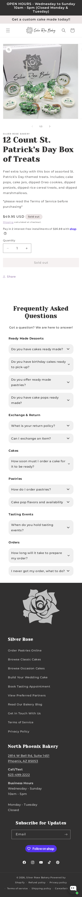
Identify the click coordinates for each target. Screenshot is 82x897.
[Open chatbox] (73, 888)
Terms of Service (21, 722)
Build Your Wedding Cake (28, 677)
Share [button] (11, 276)
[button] (8, 30)
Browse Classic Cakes (24, 659)
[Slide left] (32, 126)
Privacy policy (58, 882)
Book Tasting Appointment (29, 686)
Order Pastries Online (25, 650)
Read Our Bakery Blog (25, 704)
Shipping (8, 222)
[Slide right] (49, 126)
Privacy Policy (18, 731)
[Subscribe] (66, 834)
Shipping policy (41, 888)
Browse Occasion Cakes (26, 668)
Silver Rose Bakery (38, 877)
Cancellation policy (67, 888)
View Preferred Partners (27, 695)
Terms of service (17, 888)
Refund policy (37, 882)
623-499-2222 (19, 775)
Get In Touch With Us (24, 713)
